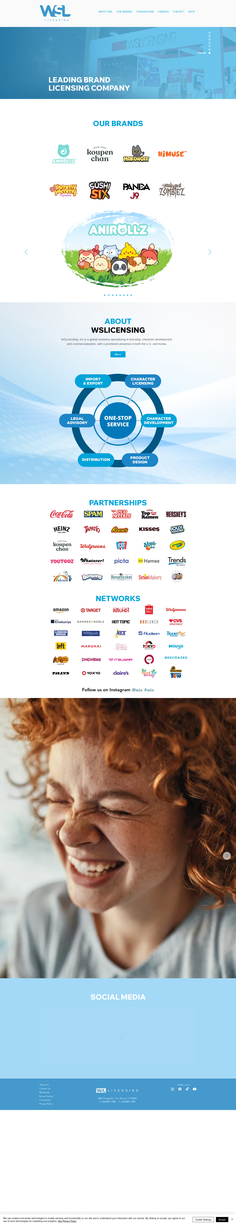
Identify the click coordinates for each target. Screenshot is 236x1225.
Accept (222, 1219)
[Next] (209, 252)
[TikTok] (187, 1204)
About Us (44, 1199)
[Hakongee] (112, 295)
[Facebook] (180, 1204)
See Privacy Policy (67, 1221)
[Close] (232, 1219)
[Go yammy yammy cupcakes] (120, 295)
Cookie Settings (203, 1219)
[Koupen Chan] (108, 295)
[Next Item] (227, 856)
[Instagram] (172, 1204)
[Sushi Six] (123, 295)
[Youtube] (195, 1204)
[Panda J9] (127, 295)
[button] (105, 10)
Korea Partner (46, 1211)
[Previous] (26, 252)
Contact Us (45, 1203)
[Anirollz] (104, 295)
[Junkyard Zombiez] (131, 295)
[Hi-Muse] (116, 295)
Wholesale (44, 1207)
